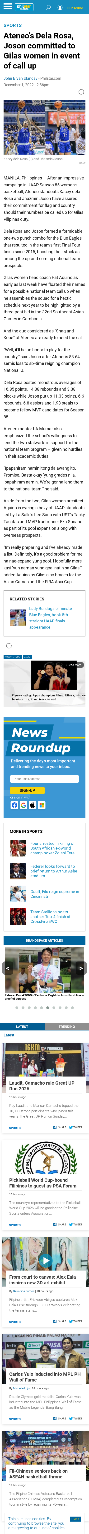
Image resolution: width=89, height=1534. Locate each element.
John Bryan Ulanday (20, 78)
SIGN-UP (27, 790)
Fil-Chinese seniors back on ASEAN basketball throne (38, 1474)
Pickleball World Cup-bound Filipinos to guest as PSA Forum (42, 1183)
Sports (13, 25)
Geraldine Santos (23, 1291)
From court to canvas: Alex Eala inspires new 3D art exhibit (42, 1280)
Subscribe (75, 8)
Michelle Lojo (21, 1388)
